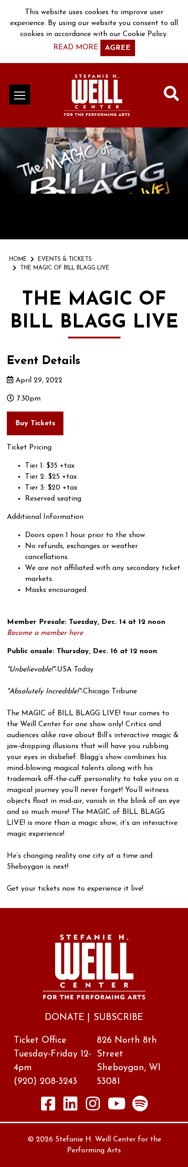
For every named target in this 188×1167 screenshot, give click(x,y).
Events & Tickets (65, 259)
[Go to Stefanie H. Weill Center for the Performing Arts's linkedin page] (70, 1103)
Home (18, 259)
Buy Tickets (35, 423)
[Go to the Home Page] (97, 95)
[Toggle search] (171, 95)
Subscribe (118, 1017)
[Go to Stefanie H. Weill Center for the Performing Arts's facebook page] (48, 1103)
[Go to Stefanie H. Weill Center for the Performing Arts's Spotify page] (140, 1103)
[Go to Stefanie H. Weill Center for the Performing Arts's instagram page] (93, 1103)
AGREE (118, 48)
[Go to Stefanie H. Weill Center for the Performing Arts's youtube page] (116, 1103)
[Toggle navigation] (19, 94)
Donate (64, 1017)
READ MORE (75, 47)
